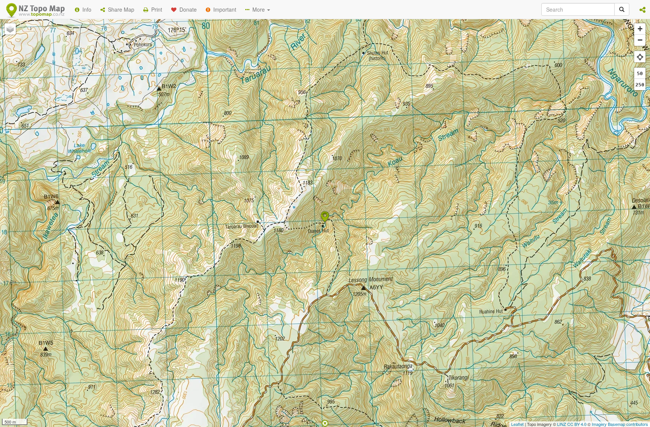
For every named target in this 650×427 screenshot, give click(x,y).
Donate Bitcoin (191, 125)
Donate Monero (303, 125)
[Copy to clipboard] (347, 97)
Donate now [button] (191, 97)
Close (476, 153)
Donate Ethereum (246, 125)
